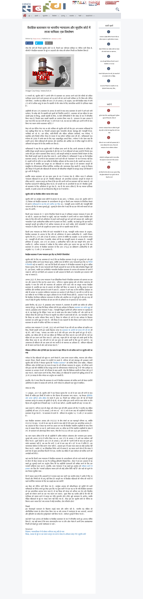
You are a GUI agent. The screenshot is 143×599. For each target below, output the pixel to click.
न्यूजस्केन (44, 16)
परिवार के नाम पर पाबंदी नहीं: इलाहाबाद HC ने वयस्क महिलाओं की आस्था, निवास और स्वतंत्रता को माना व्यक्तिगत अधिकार (109, 145)
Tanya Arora (36, 38)
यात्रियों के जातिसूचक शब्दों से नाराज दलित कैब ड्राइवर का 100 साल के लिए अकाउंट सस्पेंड (109, 159)
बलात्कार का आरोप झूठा (83, 307)
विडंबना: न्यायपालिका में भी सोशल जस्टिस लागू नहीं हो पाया (44, 531)
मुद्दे (28, 16)
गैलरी (79, 16)
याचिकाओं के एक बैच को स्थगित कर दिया (46, 204)
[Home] (46, 6)
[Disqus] (58, 561)
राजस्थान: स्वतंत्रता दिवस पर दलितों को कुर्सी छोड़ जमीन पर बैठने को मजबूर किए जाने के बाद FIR (109, 130)
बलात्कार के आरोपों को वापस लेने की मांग (76, 330)
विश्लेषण (54, 16)
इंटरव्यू (62, 16)
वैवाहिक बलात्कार (59, 362)
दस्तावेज (71, 16)
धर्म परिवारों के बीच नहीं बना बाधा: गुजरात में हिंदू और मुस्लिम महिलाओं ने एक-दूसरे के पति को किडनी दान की (109, 174)
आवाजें (35, 16)
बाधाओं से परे (88, 16)
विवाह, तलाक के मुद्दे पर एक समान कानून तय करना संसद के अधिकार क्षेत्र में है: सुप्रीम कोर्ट (55, 534)
